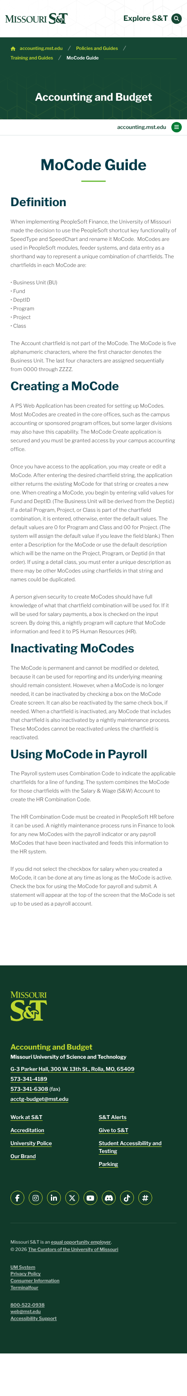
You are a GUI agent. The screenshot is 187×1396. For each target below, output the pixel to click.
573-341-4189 (28, 1079)
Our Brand (23, 1156)
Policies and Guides (97, 48)
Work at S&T (26, 1117)
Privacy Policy (25, 1274)
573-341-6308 (29, 1089)
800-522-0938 (27, 1305)
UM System (22, 1267)
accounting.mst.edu (41, 48)
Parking (108, 1164)
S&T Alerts (113, 1117)
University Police (31, 1143)
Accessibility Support (33, 1318)
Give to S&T (113, 1130)
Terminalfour (24, 1288)
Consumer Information (35, 1281)
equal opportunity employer (81, 1242)
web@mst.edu (25, 1311)
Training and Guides (31, 58)
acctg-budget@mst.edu (39, 1099)
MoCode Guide (83, 58)
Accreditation (27, 1130)
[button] (176, 18)
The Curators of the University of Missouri (73, 1249)
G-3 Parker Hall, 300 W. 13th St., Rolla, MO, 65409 (72, 1069)
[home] (36, 18)
